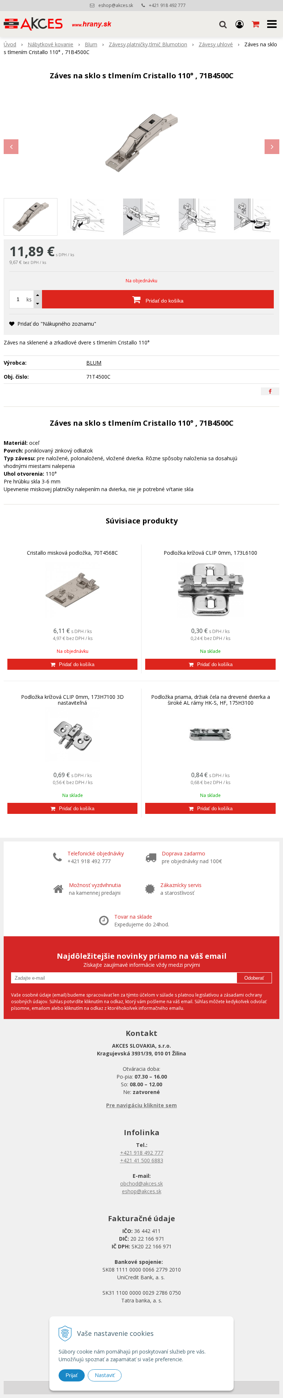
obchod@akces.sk (141, 1183)
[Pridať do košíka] (72, 664)
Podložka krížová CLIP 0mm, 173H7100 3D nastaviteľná (72, 699)
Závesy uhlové (216, 44)
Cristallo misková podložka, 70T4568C (72, 552)
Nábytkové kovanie (50, 44)
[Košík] (256, 24)
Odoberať (254, 978)
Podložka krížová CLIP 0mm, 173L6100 (210, 552)
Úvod (10, 44)
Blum (91, 44)
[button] (223, 24)
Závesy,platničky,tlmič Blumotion (148, 44)
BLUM (93, 362)
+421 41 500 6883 (141, 1160)
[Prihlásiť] (239, 24)
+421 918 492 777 (167, 5)
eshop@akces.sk (115, 5)
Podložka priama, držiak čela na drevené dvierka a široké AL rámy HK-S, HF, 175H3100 (210, 699)
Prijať (72, 1375)
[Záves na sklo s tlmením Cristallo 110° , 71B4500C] (141, 143)
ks (29, 299)
